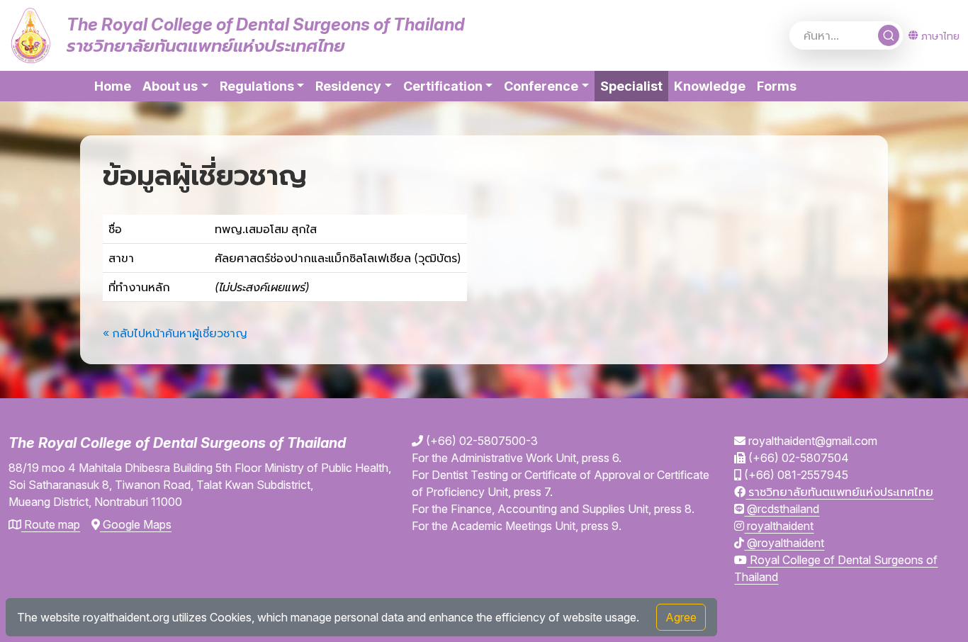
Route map (50, 524)
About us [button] (170, 86)
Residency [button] (348, 86)
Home (112, 86)
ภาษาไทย (940, 36)
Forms (777, 86)
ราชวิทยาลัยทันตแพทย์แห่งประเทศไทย (839, 492)
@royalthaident (784, 543)
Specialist (634, 86)
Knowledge (709, 86)
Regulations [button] (257, 86)
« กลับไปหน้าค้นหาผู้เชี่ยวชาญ (175, 333)
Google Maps (135, 524)
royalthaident (779, 526)
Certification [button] (443, 86)
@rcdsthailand (781, 509)
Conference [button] (541, 86)
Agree (681, 617)
